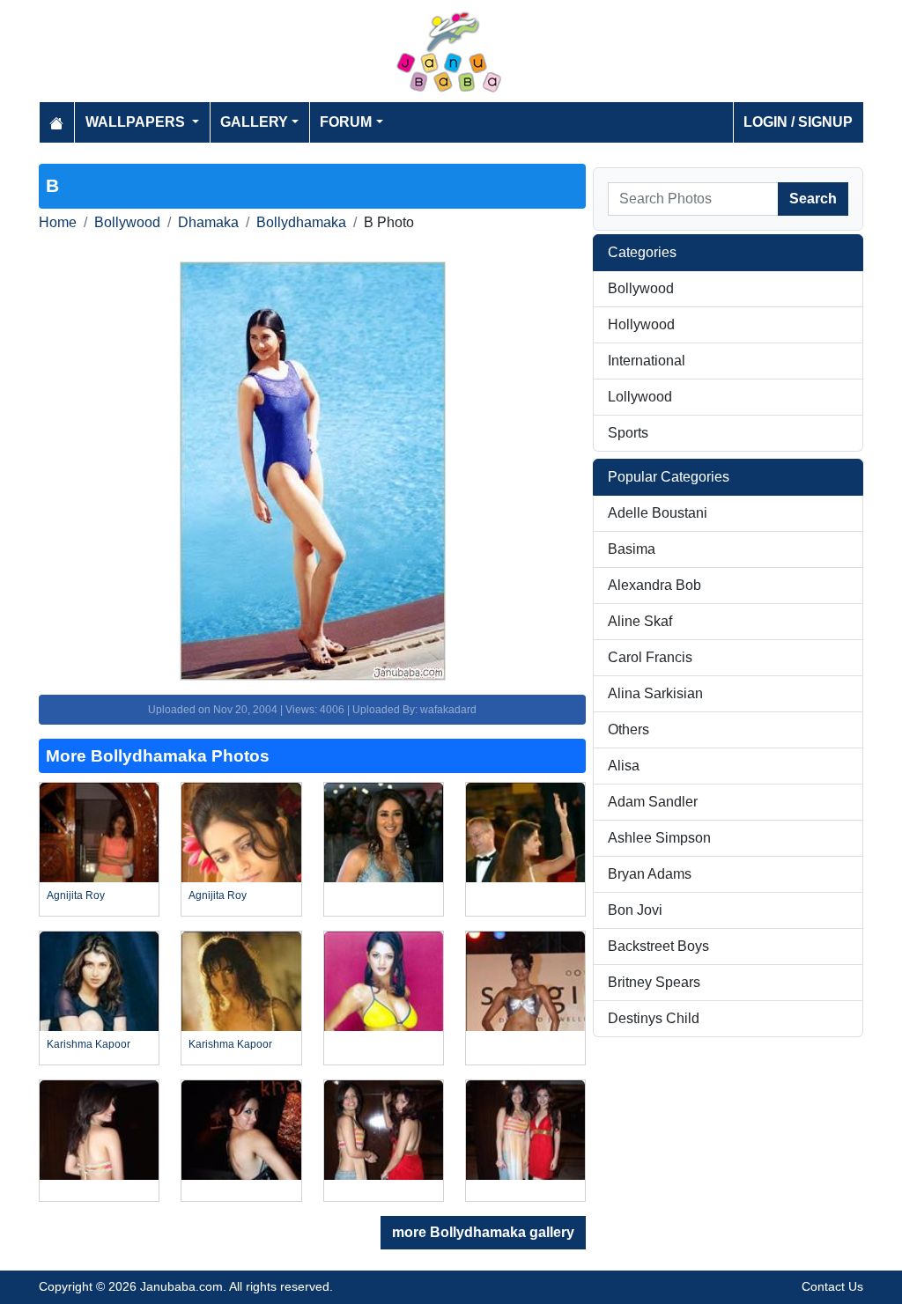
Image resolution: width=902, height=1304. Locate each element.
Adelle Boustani (657, 512)
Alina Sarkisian (655, 693)
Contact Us (832, 1286)
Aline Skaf (640, 621)
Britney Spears (654, 982)
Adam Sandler (653, 801)
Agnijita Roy (76, 895)
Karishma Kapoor (88, 1044)
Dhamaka (208, 222)
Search (813, 198)
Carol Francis (650, 657)
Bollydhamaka (301, 222)
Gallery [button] (254, 121)
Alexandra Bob (654, 585)
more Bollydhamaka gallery (483, 1232)
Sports (628, 432)
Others (628, 729)
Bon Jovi (635, 909)
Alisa (624, 765)
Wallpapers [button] (137, 121)
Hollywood (641, 324)
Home (58, 222)
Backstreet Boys (658, 946)
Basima (631, 548)
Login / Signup (798, 121)
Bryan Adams (649, 873)
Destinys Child (653, 1018)
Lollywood (640, 396)
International (646, 360)
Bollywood (127, 222)
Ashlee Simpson (659, 837)
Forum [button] (346, 121)
